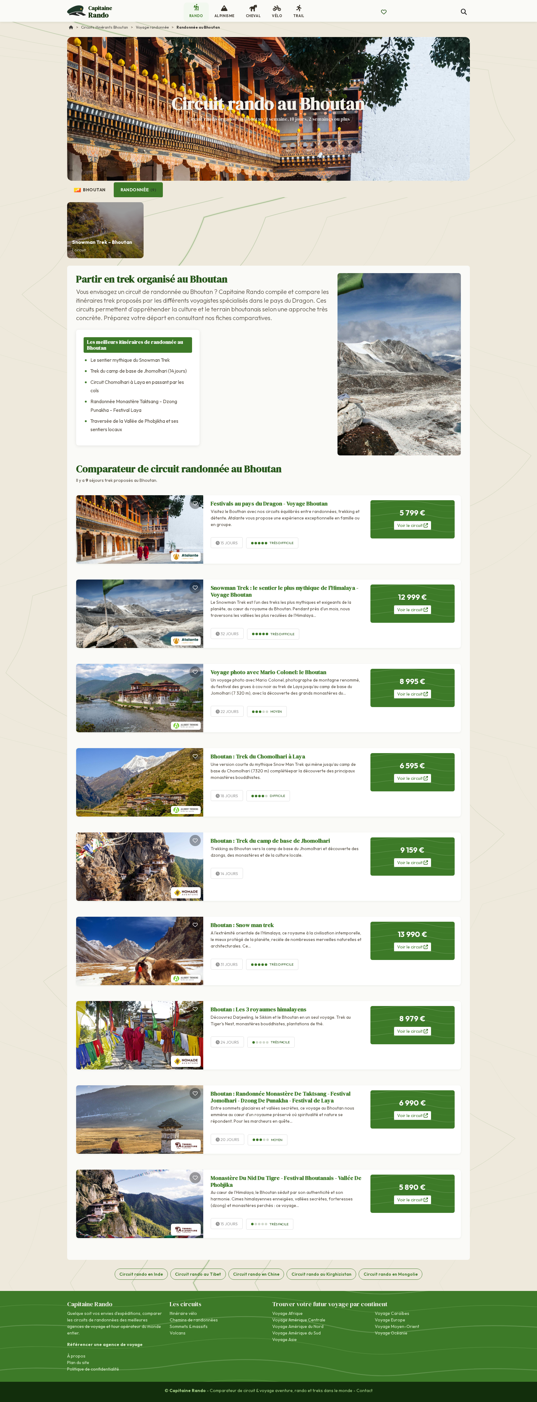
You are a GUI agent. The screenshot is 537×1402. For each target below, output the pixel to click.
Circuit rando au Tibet (198, 1274)
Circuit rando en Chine (256, 1274)
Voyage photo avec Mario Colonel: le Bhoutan (268, 672)
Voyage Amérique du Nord (298, 1326)
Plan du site (78, 1362)
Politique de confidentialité (93, 1369)
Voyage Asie (284, 1339)
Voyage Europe (390, 1320)
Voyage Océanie (391, 1333)
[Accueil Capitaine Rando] (71, 27)
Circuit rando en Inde (141, 1274)
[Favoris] (195, 503)
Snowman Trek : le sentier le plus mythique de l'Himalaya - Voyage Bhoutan (284, 591)
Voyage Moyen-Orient (397, 1326)
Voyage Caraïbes (392, 1313)
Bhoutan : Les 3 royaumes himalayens (258, 1009)
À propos (76, 1356)
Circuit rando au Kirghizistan (321, 1274)
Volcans (178, 1333)
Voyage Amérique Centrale (298, 1320)
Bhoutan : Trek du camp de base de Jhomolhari (270, 841)
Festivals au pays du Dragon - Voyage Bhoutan (269, 503)
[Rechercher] (464, 12)
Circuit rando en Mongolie (391, 1274)
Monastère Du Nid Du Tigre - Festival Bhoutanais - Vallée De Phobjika (286, 1181)
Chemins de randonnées (194, 1320)
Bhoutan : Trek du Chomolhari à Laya (258, 756)
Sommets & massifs (189, 1326)
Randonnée (138, 190)
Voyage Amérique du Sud (296, 1333)
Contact (364, 1390)
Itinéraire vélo (183, 1313)
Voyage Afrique (287, 1313)
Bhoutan (94, 190)
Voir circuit (410, 525)
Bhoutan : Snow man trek (242, 925)
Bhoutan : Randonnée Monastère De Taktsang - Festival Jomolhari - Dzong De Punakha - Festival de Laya (281, 1097)
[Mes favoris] (383, 12)
